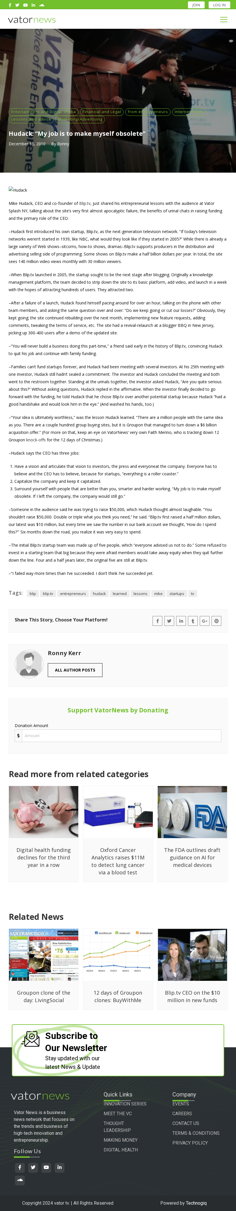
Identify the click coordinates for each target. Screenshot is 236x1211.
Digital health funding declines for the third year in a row (43, 857)
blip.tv (48, 593)
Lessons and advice (31, 119)
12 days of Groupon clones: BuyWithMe (118, 996)
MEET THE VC (118, 1113)
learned (120, 593)
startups (177, 593)
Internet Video (189, 111)
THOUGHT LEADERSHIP (117, 1127)
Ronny (63, 143)
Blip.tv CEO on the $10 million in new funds (192, 996)
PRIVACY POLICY (190, 1143)
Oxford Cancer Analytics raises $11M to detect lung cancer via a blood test (117, 861)
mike (158, 593)
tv (192, 593)
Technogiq (196, 1203)
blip (33, 593)
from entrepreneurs (148, 111)
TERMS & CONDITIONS (196, 1133)
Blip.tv (84, 203)
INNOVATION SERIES (125, 1104)
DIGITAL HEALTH (121, 1150)
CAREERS (182, 1113)
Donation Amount (31, 725)
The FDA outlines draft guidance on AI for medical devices (192, 857)
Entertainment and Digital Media (43, 111)
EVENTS (180, 1104)
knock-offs (36, 440)
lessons (140, 593)
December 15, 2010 (27, 143)
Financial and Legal (102, 111)
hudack (99, 593)
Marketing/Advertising (80, 119)
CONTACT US (185, 1123)
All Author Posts (75, 670)
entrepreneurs (73, 593)
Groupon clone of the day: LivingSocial (43, 996)
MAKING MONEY (121, 1140)
